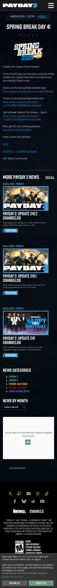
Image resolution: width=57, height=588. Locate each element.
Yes (27, 442)
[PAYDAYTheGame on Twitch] (19, 493)
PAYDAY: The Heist (18, 387)
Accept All (41, 583)
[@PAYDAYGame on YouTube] (28, 493)
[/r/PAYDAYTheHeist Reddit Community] (33, 501)
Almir (6, 144)
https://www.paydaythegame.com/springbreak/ (28, 91)
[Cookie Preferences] (12, 577)
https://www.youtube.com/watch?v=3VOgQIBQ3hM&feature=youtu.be (22, 103)
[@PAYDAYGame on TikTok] (47, 493)
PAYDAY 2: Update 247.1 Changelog (20, 278)
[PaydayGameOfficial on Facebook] (15, 501)
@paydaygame (17, 467)
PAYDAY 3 (13, 376)
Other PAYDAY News (19, 391)
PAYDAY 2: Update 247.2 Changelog (20, 215)
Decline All (14, 583)
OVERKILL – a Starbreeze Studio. (20, 151)
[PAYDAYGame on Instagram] (38, 493)
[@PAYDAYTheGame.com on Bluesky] (24, 501)
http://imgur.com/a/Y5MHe (17, 129)
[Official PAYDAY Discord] (42, 501)
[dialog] (28, 571)
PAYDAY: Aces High (18, 384)
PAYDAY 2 (42, 16)
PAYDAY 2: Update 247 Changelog (19, 340)
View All (49, 177)
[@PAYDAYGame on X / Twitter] (10, 493)
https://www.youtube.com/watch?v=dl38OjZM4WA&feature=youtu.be (22, 117)
